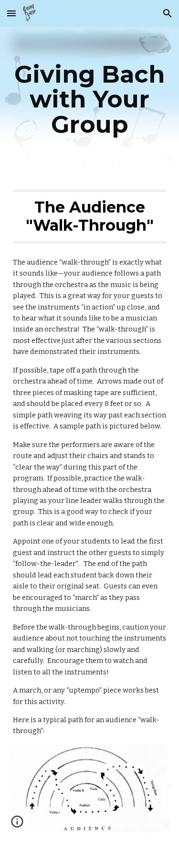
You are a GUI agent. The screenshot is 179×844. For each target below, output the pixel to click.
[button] (11, 13)
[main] (89, 99)
